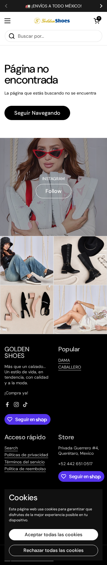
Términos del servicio (24, 462)
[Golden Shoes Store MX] (52, 21)
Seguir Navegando (37, 113)
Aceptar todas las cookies (53, 534)
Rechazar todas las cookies (53, 550)
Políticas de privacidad (26, 454)
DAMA (64, 360)
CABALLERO (69, 367)
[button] (97, 21)
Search (11, 448)
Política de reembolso (25, 468)
